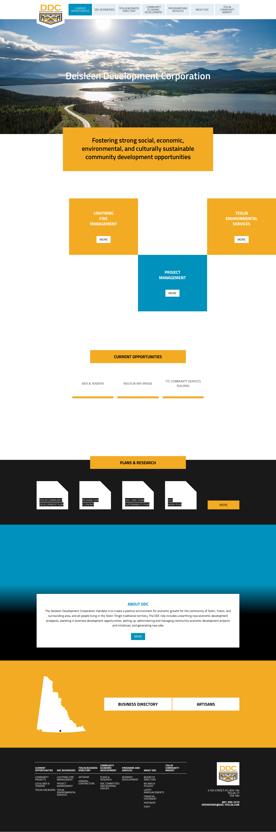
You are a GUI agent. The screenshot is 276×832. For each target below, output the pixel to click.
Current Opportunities (80, 9)
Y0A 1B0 (234, 796)
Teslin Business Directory (129, 9)
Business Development (130, 778)
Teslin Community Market (227, 9)
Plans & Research (106, 778)
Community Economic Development (153, 9)
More (104, 239)
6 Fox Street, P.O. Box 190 (223, 790)
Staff (147, 806)
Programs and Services (177, 9)
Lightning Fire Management (65, 778)
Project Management (65, 785)
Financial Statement (150, 798)
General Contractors (86, 782)
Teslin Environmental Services (66, 792)
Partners (149, 803)
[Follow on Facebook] (236, 813)
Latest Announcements (154, 791)
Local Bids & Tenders (42, 785)
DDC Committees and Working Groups (109, 786)
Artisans (83, 777)
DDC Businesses (105, 9)
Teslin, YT (233, 793)
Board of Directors (150, 778)
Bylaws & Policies (149, 785)
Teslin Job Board (45, 790)
